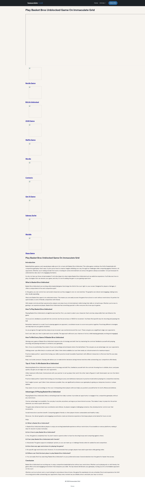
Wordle (28, 159)
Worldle (28, 234)
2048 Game (30, 121)
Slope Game (30, 253)
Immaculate (35, 3)
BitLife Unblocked (32, 102)
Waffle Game (30, 140)
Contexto (29, 178)
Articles (102, 3)
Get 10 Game (30, 197)
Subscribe (113, 3)
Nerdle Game (30, 83)
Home (96, 3)
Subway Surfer (31, 216)
